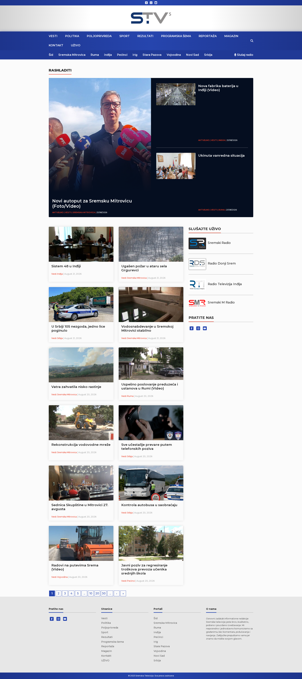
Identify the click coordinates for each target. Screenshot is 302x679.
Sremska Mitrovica (71, 54)
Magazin (231, 36)
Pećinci (122, 54)
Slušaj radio (244, 54)
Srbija (208, 54)
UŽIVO (75, 45)
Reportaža (208, 36)
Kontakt (56, 45)
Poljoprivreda (99, 36)
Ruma (95, 54)
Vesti (53, 36)
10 (90, 593)
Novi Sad (192, 54)
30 (104, 593)
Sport (124, 36)
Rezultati (145, 36)
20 (97, 593)
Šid (51, 54)
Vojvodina (174, 54)
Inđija (108, 54)
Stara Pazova (152, 54)
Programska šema (176, 36)
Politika (72, 36)
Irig (135, 54)
